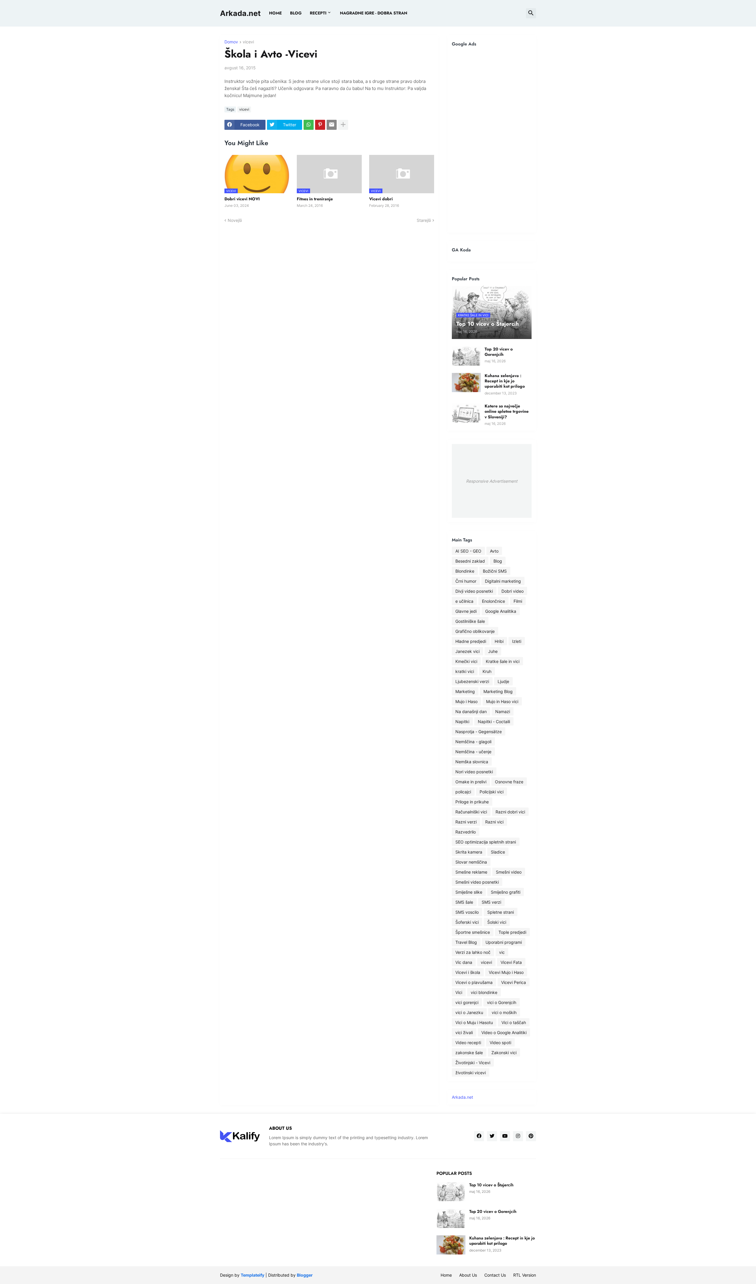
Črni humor (465, 581)
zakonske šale (469, 1052)
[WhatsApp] (309, 125)
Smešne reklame (471, 871)
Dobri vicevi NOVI (242, 199)
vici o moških (504, 1012)
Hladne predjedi (470, 641)
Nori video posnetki (474, 771)
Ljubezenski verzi (472, 681)
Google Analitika (500, 611)
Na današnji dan (471, 711)
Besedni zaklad (470, 561)
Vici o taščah (513, 1022)
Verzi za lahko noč (473, 952)
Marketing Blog (498, 691)
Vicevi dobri (381, 199)
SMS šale (464, 902)
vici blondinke (484, 992)
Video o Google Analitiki (504, 1032)
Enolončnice (493, 601)
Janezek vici (467, 651)
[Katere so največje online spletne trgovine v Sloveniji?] (466, 412)
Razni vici (494, 821)
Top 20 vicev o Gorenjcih (499, 351)
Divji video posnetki (474, 591)
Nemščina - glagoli (473, 741)
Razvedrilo (465, 831)
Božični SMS (495, 571)
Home (275, 13)
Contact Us (495, 1275)
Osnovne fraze (509, 781)
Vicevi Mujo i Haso (506, 972)
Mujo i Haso (466, 701)
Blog (497, 561)
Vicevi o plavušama (474, 982)
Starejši (424, 220)
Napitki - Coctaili (494, 721)
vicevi (248, 42)
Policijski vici (492, 791)
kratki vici (464, 671)
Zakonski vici (504, 1052)
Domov (231, 42)
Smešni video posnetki (477, 882)
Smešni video (509, 871)
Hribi (499, 641)
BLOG (296, 13)
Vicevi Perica (513, 982)
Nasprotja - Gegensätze (478, 731)
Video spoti (500, 1042)
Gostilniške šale (470, 621)
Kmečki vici (466, 661)
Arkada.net (240, 13)
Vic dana (463, 962)
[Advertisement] (492, 139)
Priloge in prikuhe (472, 801)
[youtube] (505, 1136)
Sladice (498, 851)
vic (502, 952)
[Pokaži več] (343, 125)
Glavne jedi (466, 611)
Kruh (487, 671)
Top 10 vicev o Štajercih (491, 1185)
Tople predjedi (512, 932)
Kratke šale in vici (502, 661)
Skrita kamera (468, 851)
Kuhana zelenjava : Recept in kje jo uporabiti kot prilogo (505, 381)
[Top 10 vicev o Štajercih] (450, 1191)
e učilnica (464, 601)
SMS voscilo (467, 912)
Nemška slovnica (471, 761)
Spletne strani (500, 912)
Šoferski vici (467, 922)
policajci (463, 791)
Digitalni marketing (503, 581)
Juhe (493, 651)
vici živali (464, 1032)
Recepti (318, 13)
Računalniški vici (471, 811)
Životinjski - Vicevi (472, 1062)
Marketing (465, 691)
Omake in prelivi (470, 781)
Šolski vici (496, 922)
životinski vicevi (470, 1072)
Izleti (516, 641)
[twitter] (492, 1136)
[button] (531, 13)
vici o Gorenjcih (501, 1002)
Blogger (305, 1275)
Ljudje (503, 681)
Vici (458, 992)
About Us (468, 1275)
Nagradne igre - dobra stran (373, 13)
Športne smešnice (472, 932)
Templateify (252, 1275)
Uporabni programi (503, 942)
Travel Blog (466, 942)
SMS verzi (491, 902)
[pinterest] (531, 1136)
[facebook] (479, 1136)
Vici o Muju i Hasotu (474, 1022)
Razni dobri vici (510, 811)
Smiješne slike (468, 892)
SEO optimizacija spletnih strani (485, 841)
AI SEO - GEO (468, 550)
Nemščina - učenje (473, 751)
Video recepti (468, 1042)
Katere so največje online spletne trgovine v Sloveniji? (507, 411)
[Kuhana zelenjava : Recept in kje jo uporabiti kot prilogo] (466, 382)
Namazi (502, 711)
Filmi (518, 601)
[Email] (332, 125)
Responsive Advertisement (491, 481)
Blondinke (464, 571)
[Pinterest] (320, 125)
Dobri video (512, 591)
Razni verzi (466, 821)
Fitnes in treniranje (315, 199)
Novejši (235, 220)
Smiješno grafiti (505, 892)
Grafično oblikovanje (475, 631)
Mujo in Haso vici (502, 701)
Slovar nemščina (471, 861)
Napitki (462, 721)
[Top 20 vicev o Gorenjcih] (466, 356)
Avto (494, 550)
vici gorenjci (466, 1002)
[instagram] (518, 1136)
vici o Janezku (469, 1012)
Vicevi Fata (511, 962)
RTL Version (524, 1275)
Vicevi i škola (467, 972)
